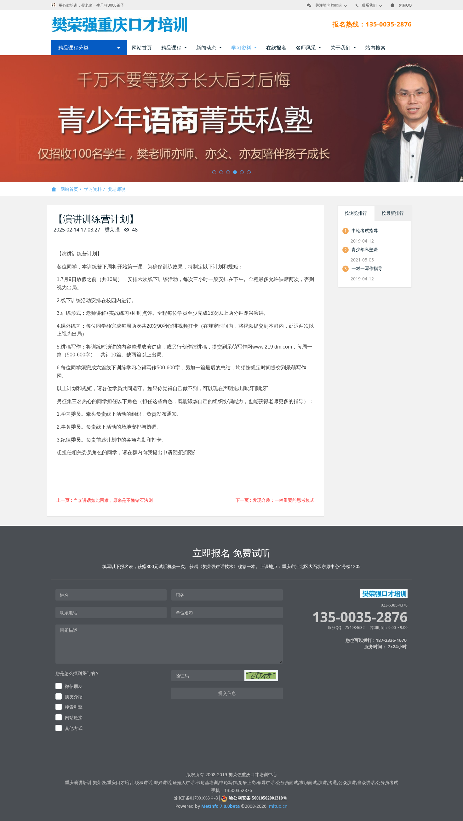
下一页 (275, 500)
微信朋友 (74, 686)
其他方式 (74, 728)
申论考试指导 (365, 230)
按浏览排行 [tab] (356, 213)
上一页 (104, 500)
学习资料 (93, 189)
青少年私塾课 (365, 249)
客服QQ (405, 5)
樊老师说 (116, 189)
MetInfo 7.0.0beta (220, 806)
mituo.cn (278, 806)
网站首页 (142, 47)
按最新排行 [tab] (393, 213)
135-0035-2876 (360, 617)
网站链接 (74, 717)
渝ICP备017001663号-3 (196, 798)
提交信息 (227, 693)
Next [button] (460, 119)
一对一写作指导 (367, 268)
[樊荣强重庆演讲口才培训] (119, 24)
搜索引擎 (74, 707)
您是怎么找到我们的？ (77, 673)
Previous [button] (3, 119)
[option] (231, 118)
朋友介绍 (74, 697)
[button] (261, 675)
